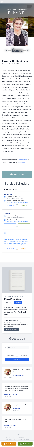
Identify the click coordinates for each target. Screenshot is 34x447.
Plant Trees (24, 205)
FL (7, 235)
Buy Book (18, 302)
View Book (9, 302)
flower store (21, 162)
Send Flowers (24, 248)
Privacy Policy (12, 439)
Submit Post (17, 359)
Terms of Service (22, 439)
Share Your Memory (11, 329)
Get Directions (10, 205)
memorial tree (23, 159)
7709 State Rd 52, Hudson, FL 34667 (17, 202)
